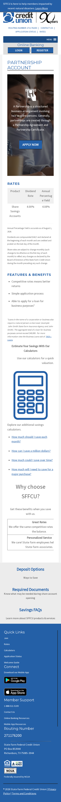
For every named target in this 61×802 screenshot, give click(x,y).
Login (18, 50)
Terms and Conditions (24, 793)
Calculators (9, 650)
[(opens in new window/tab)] (15, 678)
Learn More (41, 8)
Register (42, 50)
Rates (43, 31)
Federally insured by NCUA (17, 776)
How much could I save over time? (32, 460)
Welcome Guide (11, 662)
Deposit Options (30, 569)
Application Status (25, 31)
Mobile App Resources (15, 724)
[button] (49, 39)
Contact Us (47, 27)
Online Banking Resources (16, 718)
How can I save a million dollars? (31, 451)
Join (6, 638)
